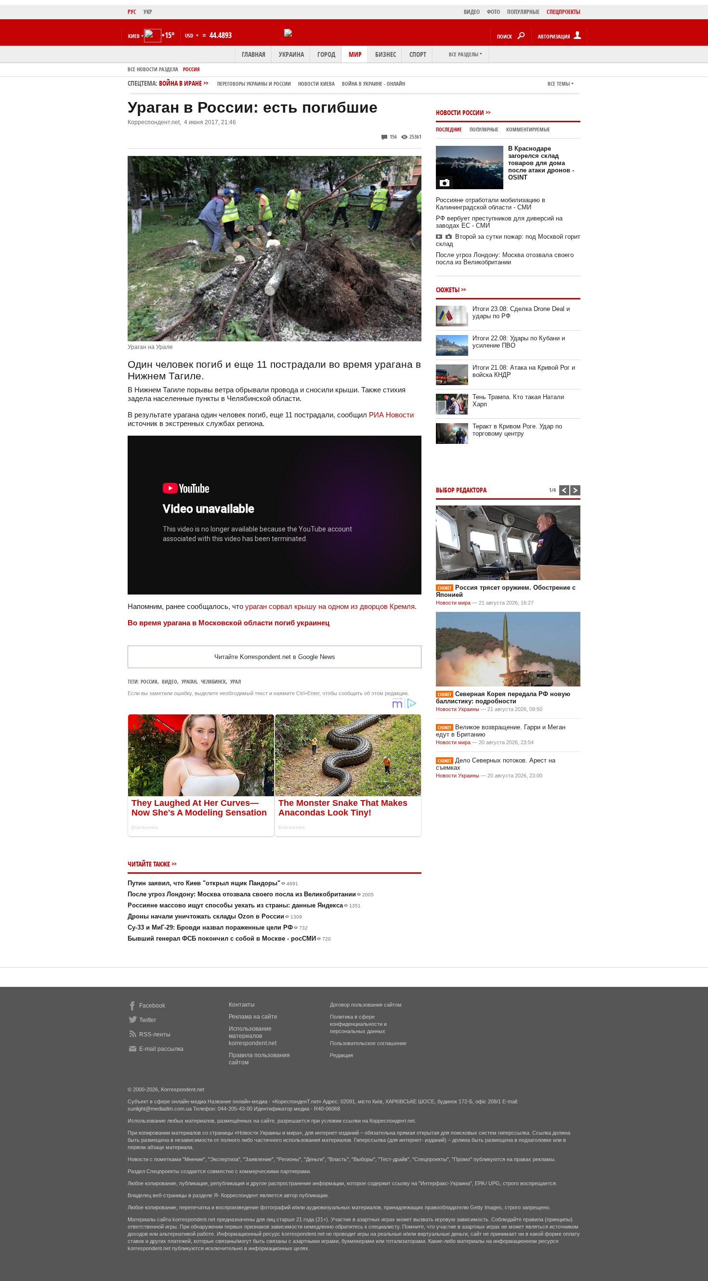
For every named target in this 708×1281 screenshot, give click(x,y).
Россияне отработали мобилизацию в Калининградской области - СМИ (490, 203)
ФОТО (493, 12)
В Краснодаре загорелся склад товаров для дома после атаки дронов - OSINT (541, 163)
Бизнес (385, 54)
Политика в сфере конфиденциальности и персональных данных (358, 1024)
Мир (355, 54)
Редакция (341, 1055)
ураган (189, 681)
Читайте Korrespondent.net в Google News (274, 656)
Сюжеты (447, 289)
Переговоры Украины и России (254, 83)
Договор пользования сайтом (366, 1005)
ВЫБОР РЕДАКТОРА (461, 489)
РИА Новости (391, 415)
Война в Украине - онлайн (373, 83)
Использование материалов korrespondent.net (252, 1036)
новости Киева (316, 83)
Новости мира (453, 603)
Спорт (417, 54)
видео (169, 681)
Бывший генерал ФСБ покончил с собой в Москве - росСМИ (229, 938)
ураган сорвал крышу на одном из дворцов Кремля (330, 606)
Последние (449, 129)
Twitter (147, 1020)
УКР (148, 12)
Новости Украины (457, 709)
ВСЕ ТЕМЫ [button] (559, 83)
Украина (291, 54)
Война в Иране (282, 83)
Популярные (484, 129)
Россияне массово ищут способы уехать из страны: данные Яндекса (244, 905)
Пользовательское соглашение (368, 1043)
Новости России (460, 112)
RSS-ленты (154, 1034)
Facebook (152, 1005)
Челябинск (213, 681)
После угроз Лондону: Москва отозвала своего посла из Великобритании (251, 894)
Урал (235, 681)
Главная (253, 54)
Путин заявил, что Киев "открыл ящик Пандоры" (213, 883)
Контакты (242, 1004)
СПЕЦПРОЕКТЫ (563, 12)
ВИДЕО (472, 12)
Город (326, 54)
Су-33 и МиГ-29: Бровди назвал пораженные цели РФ (218, 927)
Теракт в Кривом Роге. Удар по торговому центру (517, 430)
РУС (132, 12)
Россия (191, 69)
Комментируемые (528, 129)
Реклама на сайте (253, 1016)
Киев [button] (134, 35)
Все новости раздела (153, 69)
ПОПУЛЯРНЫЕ (523, 12)
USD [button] (190, 35)
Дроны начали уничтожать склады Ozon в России (215, 916)
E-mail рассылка (161, 1049)
